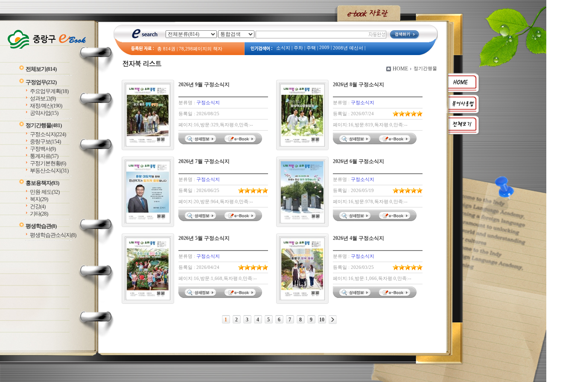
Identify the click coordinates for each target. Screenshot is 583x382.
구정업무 (41, 82)
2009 (324, 47)
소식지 (283, 48)
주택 (311, 48)
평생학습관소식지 (53, 235)
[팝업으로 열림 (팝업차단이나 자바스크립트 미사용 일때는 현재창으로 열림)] (241, 143)
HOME (400, 69)
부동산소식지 (49, 170)
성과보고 (42, 98)
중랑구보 (45, 141)
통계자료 (44, 156)
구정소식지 (48, 134)
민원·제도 (44, 192)
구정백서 (42, 149)
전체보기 (41, 69)
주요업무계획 (49, 91)
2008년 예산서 (348, 48)
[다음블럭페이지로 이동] (332, 320)
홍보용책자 (42, 183)
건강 (37, 206)
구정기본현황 (48, 163)
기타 (39, 213)
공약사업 (44, 113)
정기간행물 (43, 125)
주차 (298, 48)
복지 (39, 199)
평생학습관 (41, 226)
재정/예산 (46, 105)
